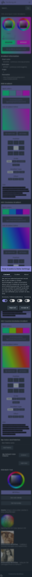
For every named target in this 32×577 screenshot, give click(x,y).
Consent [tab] (6, 274)
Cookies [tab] (17, 274)
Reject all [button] (12, 308)
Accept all (24, 308)
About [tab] (26, 274)
